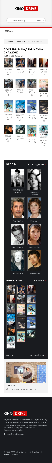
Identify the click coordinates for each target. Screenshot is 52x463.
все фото (39, 280)
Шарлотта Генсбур (34, 193)
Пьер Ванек (17, 247)
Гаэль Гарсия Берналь (17, 191)
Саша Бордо (34, 273)
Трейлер (10, 385)
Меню (10, 31)
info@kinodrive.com (15, 434)
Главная (9, 41)
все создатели (36, 164)
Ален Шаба (18, 221)
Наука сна (20, 41)
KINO (25, 8)
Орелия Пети (17, 273)
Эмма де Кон (34, 247)
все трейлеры (37, 355)
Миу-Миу (34, 221)
